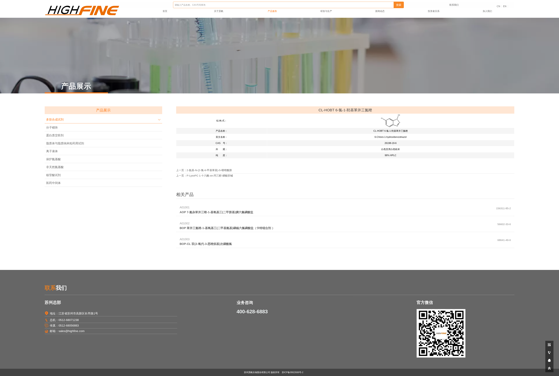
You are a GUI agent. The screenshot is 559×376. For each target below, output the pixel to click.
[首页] (82, 10)
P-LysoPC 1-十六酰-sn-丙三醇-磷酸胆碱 (210, 175)
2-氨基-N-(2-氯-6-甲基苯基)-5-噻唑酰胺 (209, 170)
